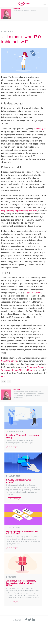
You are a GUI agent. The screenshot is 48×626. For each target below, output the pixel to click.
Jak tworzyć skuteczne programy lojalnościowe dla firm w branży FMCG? (21, 583)
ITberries (31, 370)
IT (9, 381)
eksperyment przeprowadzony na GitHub (19, 210)
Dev (3, 381)
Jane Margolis (39, 128)
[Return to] (24, 3)
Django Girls (17, 370)
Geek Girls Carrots (34, 293)
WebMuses (32, 367)
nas (2, 376)
